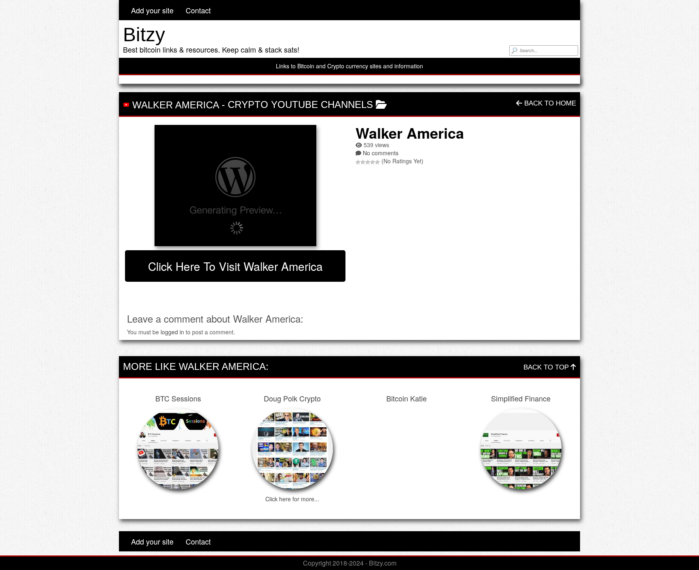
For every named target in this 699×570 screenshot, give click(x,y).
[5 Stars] (377, 162)
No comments (380, 153)
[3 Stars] (367, 162)
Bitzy (144, 34)
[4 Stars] (372, 162)
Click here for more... (292, 499)
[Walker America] (235, 185)
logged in (172, 332)
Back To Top (547, 367)
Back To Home (549, 103)
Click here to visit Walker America (235, 266)
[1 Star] (358, 162)
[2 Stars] (362, 162)
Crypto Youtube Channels (300, 104)
